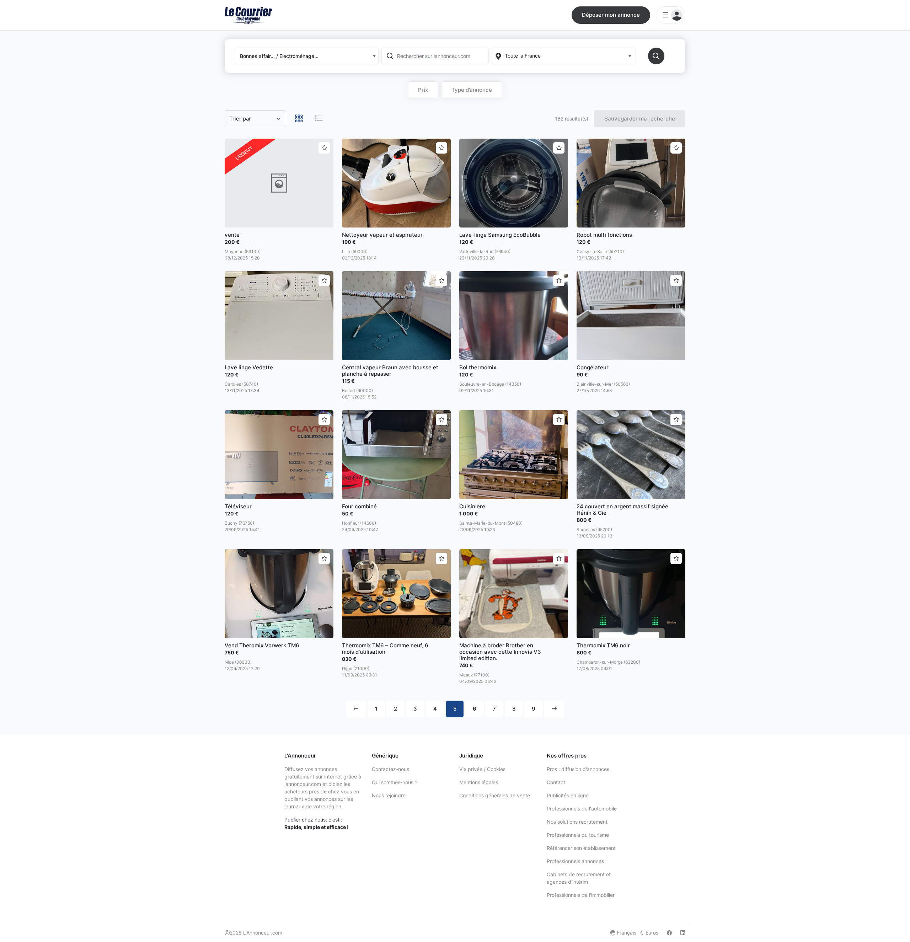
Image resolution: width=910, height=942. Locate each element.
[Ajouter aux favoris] (324, 148)
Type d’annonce (471, 89)
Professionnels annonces (575, 861)
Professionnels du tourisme (578, 835)
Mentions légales (478, 782)
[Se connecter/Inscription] (670, 14)
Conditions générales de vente (494, 795)
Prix (423, 89)
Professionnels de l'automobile (582, 808)
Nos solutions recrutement (577, 822)
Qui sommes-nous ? (394, 782)
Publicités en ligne (568, 795)
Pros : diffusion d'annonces (578, 769)
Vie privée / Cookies (482, 769)
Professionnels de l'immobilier (581, 895)
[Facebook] (669, 933)
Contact (556, 782)
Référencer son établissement (581, 848)
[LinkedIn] (682, 933)
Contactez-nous (390, 769)
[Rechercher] (656, 56)
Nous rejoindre (389, 795)
